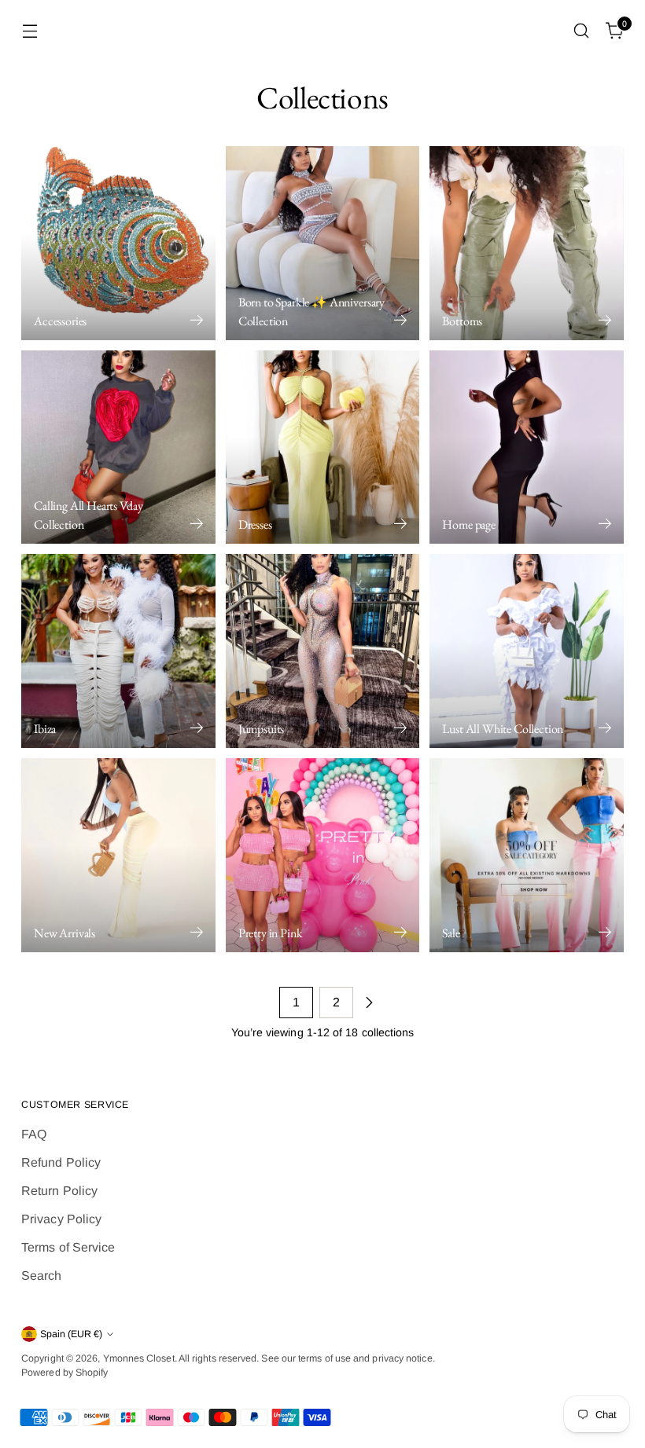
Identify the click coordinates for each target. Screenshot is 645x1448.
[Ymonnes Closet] (322, 31)
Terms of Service (68, 1247)
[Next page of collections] (368, 1002)
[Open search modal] (582, 31)
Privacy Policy (61, 1219)
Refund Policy (61, 1162)
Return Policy (59, 1190)
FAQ (33, 1134)
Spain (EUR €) (71, 1334)
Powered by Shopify (64, 1372)
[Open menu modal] (29, 31)
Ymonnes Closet (139, 1358)
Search (41, 1275)
